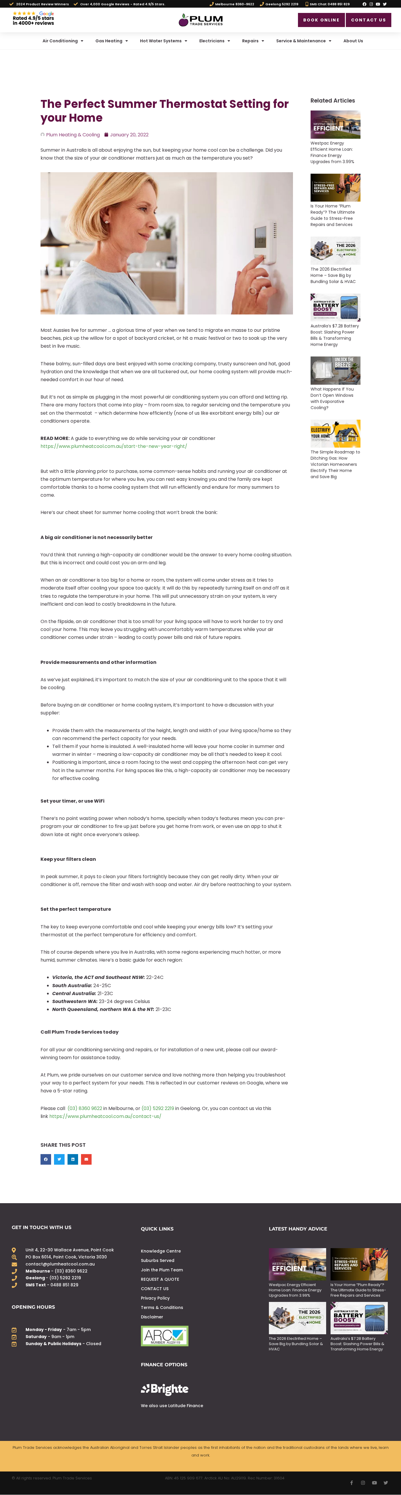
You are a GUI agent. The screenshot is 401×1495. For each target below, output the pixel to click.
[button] (46, 1159)
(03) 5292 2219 (157, 1108)
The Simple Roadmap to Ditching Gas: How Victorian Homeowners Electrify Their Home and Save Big (335, 464)
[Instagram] (371, 4)
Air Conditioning (60, 41)
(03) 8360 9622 (84, 1108)
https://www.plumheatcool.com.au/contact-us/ (105, 1116)
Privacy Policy (155, 1298)
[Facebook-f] (351, 1483)
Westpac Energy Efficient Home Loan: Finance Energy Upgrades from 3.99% (333, 152)
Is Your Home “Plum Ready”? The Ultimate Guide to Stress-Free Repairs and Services (333, 215)
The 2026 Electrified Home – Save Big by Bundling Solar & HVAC (333, 275)
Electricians (212, 41)
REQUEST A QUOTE (160, 1279)
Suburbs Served (157, 1260)
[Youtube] (378, 4)
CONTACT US (155, 1289)
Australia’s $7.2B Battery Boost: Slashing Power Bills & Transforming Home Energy (335, 335)
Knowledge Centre (161, 1251)
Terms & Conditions (162, 1307)
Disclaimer (152, 1317)
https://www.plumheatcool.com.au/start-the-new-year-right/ (114, 446)
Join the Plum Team (162, 1270)
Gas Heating (108, 41)
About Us (353, 41)
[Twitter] (384, 4)
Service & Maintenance (301, 41)
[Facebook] (364, 4)
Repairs (250, 41)
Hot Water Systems (161, 41)
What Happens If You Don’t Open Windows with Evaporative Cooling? (332, 398)
